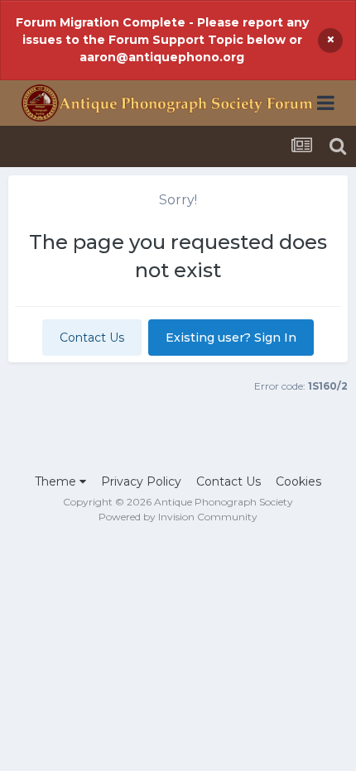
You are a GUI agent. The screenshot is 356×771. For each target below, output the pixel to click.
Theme (57, 481)
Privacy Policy (141, 481)
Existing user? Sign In (231, 337)
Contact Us (92, 337)
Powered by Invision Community (178, 516)
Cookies (298, 481)
